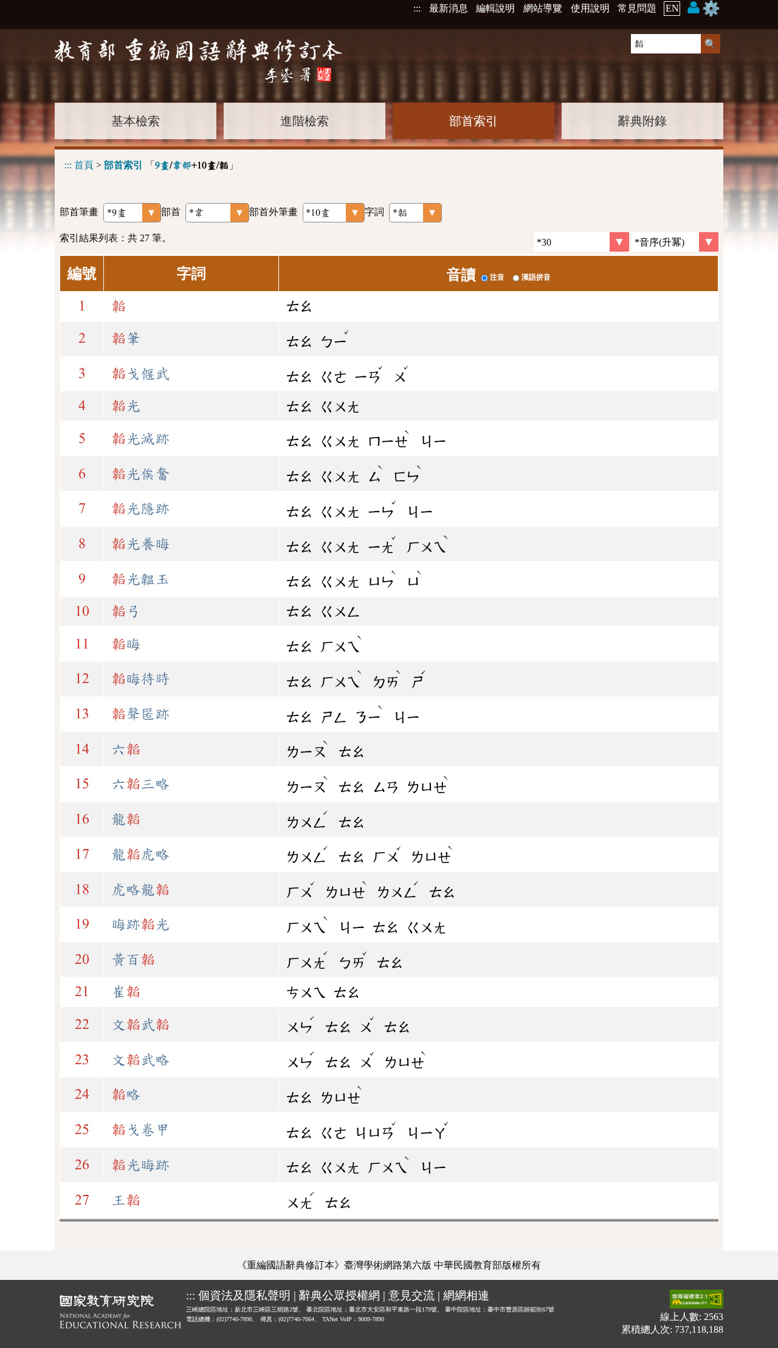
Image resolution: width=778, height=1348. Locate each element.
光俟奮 (140, 474)
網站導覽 (542, 8)
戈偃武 (140, 373)
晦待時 (140, 679)
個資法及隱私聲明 (244, 1295)
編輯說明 (495, 8)
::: (417, 8)
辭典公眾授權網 (339, 1295)
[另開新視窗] (120, 1314)
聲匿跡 (140, 714)
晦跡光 (140, 924)
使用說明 (590, 8)
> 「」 (151, 165)
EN (672, 8)
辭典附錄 (642, 121)
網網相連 (466, 1295)
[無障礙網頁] (696, 1300)
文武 (140, 1024)
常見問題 (637, 8)
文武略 (140, 1060)
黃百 (133, 959)
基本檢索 (135, 121)
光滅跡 (140, 439)
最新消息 (448, 8)
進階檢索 (304, 121)
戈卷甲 (140, 1130)
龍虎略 (140, 854)
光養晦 (140, 544)
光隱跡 (140, 508)
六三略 (140, 784)
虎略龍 (140, 889)
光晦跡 (140, 1165)
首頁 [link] (84, 165)
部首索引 (473, 121)
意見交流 (411, 1295)
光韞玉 (140, 579)
